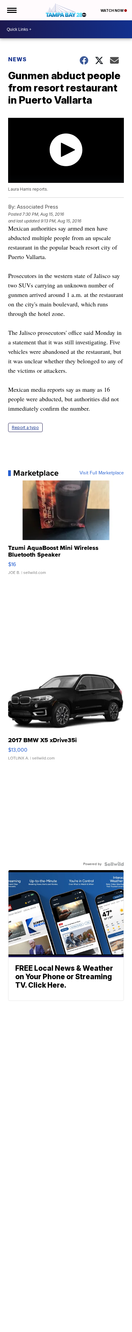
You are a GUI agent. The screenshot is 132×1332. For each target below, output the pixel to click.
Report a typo (25, 427)
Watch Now (112, 10)
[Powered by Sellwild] (114, 864)
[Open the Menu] (11, 10)
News (17, 59)
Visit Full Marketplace (102, 473)
